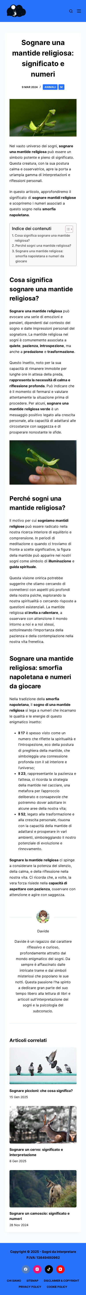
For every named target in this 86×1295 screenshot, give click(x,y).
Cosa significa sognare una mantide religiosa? (42, 238)
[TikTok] (49, 1269)
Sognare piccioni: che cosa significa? (41, 1090)
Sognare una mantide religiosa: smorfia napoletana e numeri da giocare (39, 256)
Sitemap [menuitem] (32, 1280)
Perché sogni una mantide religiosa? (43, 245)
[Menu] (79, 11)
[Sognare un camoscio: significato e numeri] (42, 1189)
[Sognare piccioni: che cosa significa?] (42, 1066)
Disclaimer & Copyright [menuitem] (61, 1280)
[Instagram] (37, 1269)
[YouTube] (60, 1269)
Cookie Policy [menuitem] (57, 1286)
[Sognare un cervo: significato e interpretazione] (42, 1125)
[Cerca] (71, 11)
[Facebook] (26, 1269)
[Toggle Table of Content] (67, 229)
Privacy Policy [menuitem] (30, 1286)
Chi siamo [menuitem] (14, 1280)
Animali (50, 87)
